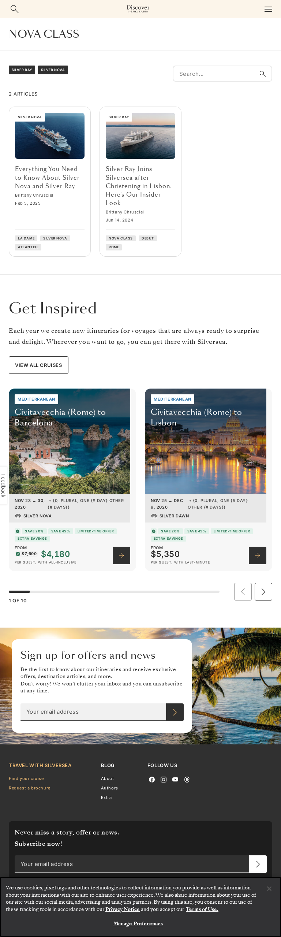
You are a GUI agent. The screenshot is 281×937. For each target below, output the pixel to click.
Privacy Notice (122, 909)
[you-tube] (175, 779)
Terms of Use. (202, 909)
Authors (109, 787)
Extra (106, 797)
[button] (263, 592)
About (107, 778)
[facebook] (151, 779)
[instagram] (163, 779)
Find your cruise (26, 778)
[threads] (187, 779)
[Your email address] (175, 712)
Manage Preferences (138, 923)
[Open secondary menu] (268, 9)
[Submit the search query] (263, 74)
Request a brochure (29, 787)
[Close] (269, 889)
